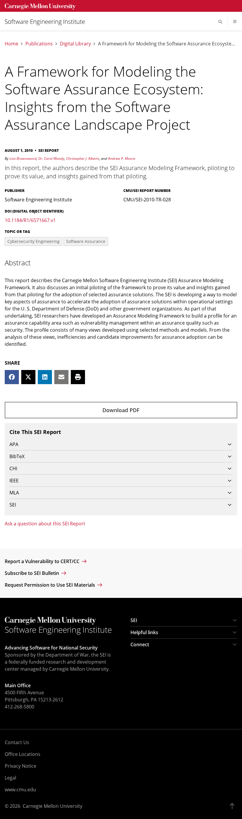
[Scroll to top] (233, 806)
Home (11, 44)
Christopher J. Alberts (82, 158)
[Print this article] (78, 377)
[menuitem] (47, 21)
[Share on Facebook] (12, 377)
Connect (139, 644)
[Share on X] (28, 377)
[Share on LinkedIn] (45, 377)
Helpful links (144, 632)
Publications (39, 44)
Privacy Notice (20, 766)
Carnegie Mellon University (52, 806)
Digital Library (75, 44)
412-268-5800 (19, 706)
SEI (133, 620)
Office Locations (22, 754)
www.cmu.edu (20, 789)
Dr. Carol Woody (51, 158)
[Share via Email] (61, 377)
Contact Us (17, 742)
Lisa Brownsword (23, 158)
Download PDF (121, 410)
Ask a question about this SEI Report (45, 523)
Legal (10, 777)
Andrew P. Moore (121, 158)
